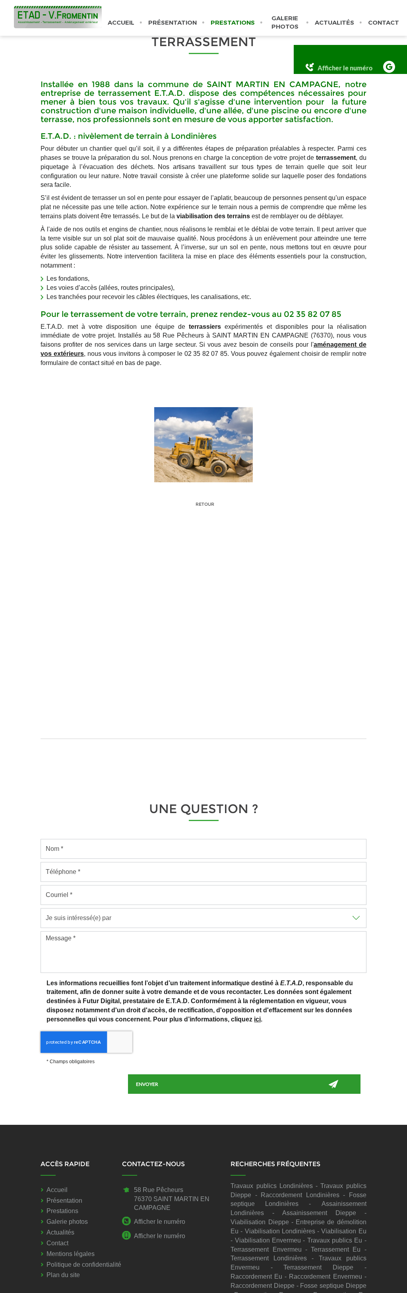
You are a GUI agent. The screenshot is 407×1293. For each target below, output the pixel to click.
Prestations (233, 22)
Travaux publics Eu (334, 1240)
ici (257, 1019)
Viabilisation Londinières (280, 1231)
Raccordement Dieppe (263, 1285)
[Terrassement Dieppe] (203, 444)
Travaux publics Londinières (272, 1185)
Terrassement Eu (335, 1249)
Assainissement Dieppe (319, 1213)
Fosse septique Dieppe (333, 1285)
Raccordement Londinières (300, 1195)
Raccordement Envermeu (325, 1276)
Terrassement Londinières (269, 1258)
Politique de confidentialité (84, 1264)
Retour (204, 504)
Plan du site (63, 1275)
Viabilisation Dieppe (260, 1222)
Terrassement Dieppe (318, 1267)
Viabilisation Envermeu (268, 1240)
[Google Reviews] (389, 67)
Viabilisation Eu (343, 1231)
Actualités (334, 22)
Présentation (172, 22)
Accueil (121, 22)
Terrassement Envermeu (266, 1249)
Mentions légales (71, 1253)
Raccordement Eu (256, 1276)
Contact (383, 22)
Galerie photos (284, 22)
